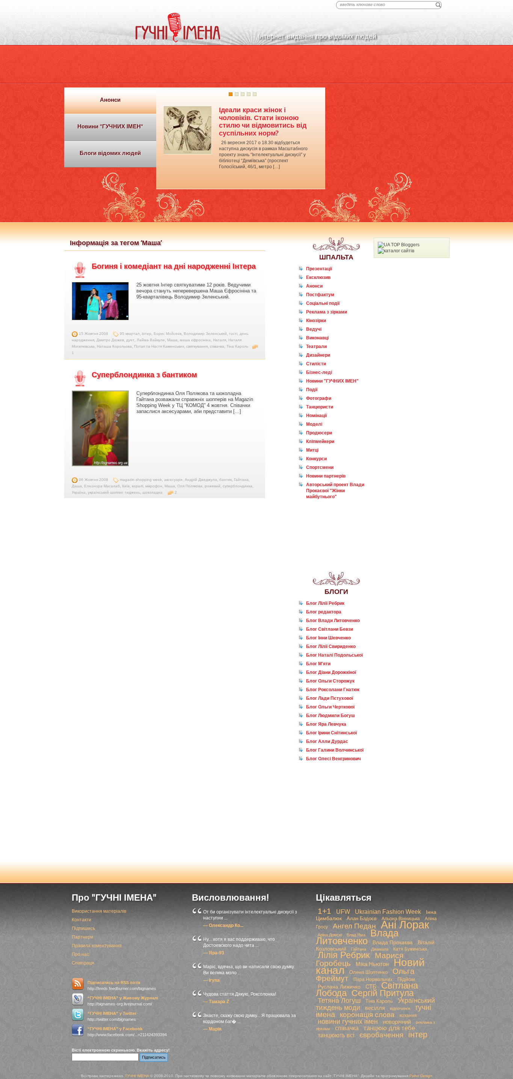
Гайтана (241, 480)
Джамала (379, 949)
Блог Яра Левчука (326, 724)
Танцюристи (319, 407)
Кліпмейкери (320, 441)
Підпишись (83, 928)
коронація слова (367, 1015)
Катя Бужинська (410, 949)
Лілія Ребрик (344, 955)
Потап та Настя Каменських (159, 346)
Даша (77, 486)
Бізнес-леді (319, 372)
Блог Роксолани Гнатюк (332, 689)
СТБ (370, 986)
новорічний (397, 1022)
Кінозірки (316, 320)
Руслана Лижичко (339, 987)
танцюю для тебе (389, 1028)
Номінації (316, 415)
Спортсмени (319, 467)
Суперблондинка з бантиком (144, 374)
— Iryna (211, 980)
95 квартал (130, 334)
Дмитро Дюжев (110, 340)
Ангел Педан (354, 926)
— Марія (212, 1029)
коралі (137, 486)
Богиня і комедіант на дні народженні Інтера (174, 266)
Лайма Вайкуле (151, 340)
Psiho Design (420, 1076)
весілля (375, 1008)
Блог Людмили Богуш (330, 715)
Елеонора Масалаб (102, 486)
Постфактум (320, 294)
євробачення (381, 1035)
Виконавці (317, 338)
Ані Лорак (405, 924)
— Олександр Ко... (223, 925)
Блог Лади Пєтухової (329, 698)
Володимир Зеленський (205, 334)
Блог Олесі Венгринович (333, 758)
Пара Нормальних (372, 979)
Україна (79, 492)
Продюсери (319, 433)
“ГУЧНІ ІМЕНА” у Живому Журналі (123, 998)
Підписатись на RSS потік (114, 982)
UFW (343, 912)
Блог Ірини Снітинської (331, 732)
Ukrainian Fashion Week (388, 911)
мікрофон (153, 486)
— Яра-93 (213, 952)
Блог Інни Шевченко (328, 637)
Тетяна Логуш (339, 1000)
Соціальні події (322, 303)
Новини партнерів (326, 476)
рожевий (212, 486)
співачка (217, 346)
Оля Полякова (189, 486)
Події (311, 389)
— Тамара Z (216, 1001)
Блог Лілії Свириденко (331, 646)
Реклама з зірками (326, 312)
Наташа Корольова (114, 346)
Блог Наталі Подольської (334, 655)
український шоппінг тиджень (114, 492)
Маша (172, 340)
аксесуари (173, 480)
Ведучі (313, 329)
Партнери (82, 937)
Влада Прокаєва (393, 942)
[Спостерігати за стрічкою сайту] (78, 984)
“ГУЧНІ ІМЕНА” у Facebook (115, 1028)
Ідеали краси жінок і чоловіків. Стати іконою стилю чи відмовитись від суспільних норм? (262, 121)
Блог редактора (323, 612)
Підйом (406, 979)
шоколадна (152, 492)
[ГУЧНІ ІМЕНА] (178, 41)
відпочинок (400, 1008)
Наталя (219, 340)
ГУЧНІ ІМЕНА (137, 1076)
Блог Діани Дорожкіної (331, 672)
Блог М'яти (318, 663)
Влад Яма (356, 935)
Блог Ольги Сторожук (330, 681)
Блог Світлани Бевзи (329, 629)
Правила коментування (97, 945)
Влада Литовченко (357, 937)
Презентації (319, 268)
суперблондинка (237, 486)
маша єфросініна (195, 340)
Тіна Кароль (237, 346)
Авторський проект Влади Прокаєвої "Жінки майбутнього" (335, 490)
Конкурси (316, 458)
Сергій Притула (383, 993)
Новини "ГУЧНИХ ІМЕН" (332, 381)
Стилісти (316, 363)
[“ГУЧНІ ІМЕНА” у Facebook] (78, 1030)
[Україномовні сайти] (396, 250)
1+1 (324, 911)
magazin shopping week (141, 480)
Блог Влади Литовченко (333, 620)
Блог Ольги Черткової (330, 707)
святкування (197, 346)
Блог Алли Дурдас (327, 741)
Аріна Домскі (330, 935)
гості (233, 334)
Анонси (314, 286)
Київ (126, 486)
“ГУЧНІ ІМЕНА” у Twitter (112, 1013)
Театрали (316, 346)
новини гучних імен (348, 1021)
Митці (312, 450)
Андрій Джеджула (201, 480)
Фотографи (318, 398)
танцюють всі (336, 1035)
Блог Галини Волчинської (335, 750)
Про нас (80, 954)
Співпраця (83, 963)
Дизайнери (318, 355)
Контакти (81, 919)
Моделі (314, 424)
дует (130, 340)
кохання (408, 1015)
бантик (225, 480)
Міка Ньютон (372, 964)
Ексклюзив (318, 277)
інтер (146, 334)
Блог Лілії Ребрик (325, 603)
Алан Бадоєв (362, 918)
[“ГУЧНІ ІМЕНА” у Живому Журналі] (78, 999)
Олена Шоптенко (368, 972)
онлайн (319, 511)
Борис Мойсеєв (167, 334)
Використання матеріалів (99, 911)
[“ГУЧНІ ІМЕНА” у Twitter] (78, 1015)
